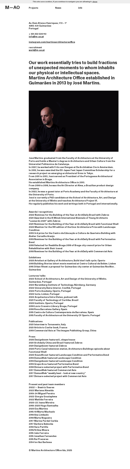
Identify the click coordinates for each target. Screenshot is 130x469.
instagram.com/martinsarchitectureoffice (52, 42)
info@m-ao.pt (36, 37)
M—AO (12, 7)
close (94, 2)
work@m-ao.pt (37, 50)
